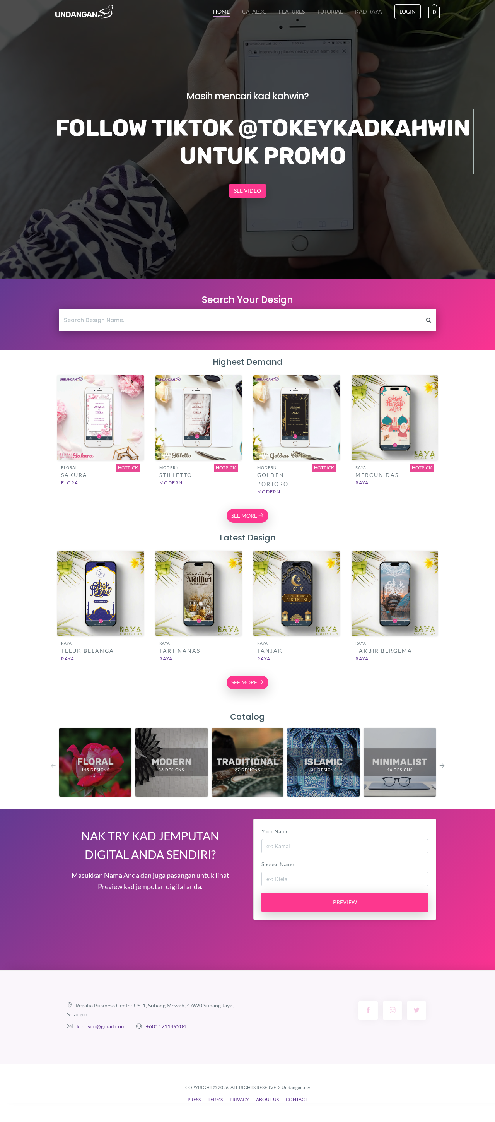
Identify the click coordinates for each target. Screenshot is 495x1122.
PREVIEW (345, 902)
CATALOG (254, 11)
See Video (247, 190)
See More (100, 425)
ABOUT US (267, 1099)
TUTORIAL (330, 11)
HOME (224, 11)
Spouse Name (277, 864)
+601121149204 (166, 1026)
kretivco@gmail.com (101, 1026)
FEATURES (292, 11)
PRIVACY (239, 1099)
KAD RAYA (368, 11)
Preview (101, 403)
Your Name (274, 831)
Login (407, 11)
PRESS (194, 1099)
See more (244, 515)
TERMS (215, 1099)
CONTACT (296, 1099)
